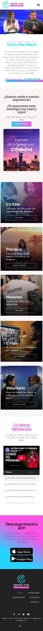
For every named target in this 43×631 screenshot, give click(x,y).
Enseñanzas (19, 597)
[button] (38, 4)
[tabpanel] (21, 458)
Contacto (35, 597)
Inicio (20, 593)
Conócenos (34, 593)
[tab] (21, 478)
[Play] (21, 150)
